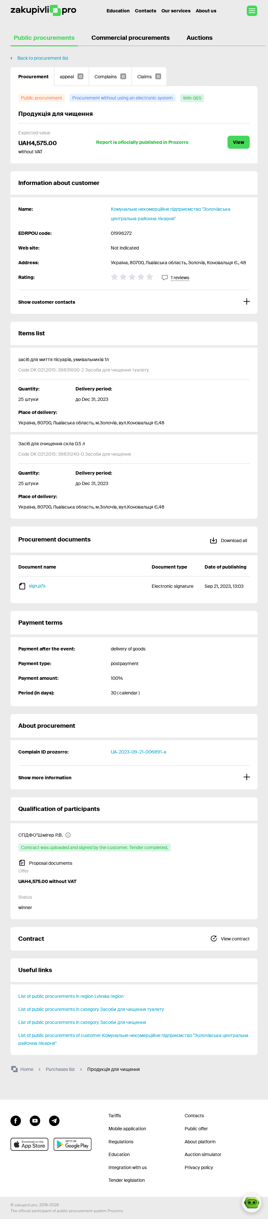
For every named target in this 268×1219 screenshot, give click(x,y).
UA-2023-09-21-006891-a (138, 752)
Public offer (196, 1129)
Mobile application (127, 1129)
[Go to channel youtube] (35, 1120)
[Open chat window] (251, 1202)
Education (118, 11)
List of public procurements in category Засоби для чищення (82, 1022)
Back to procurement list (42, 58)
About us (206, 11)
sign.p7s (37, 586)
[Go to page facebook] (15, 1120)
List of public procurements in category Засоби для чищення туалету (91, 1009)
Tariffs (115, 1116)
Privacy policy (199, 1167)
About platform (200, 1142)
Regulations (121, 1142)
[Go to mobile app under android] (73, 1144)
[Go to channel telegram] (54, 1120)
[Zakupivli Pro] (43, 10)
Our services (176, 11)
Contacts (145, 11)
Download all (233, 540)
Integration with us (128, 1167)
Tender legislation (127, 1180)
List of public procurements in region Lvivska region (71, 996)
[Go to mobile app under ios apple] (29, 1144)
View (238, 142)
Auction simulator (203, 1154)
